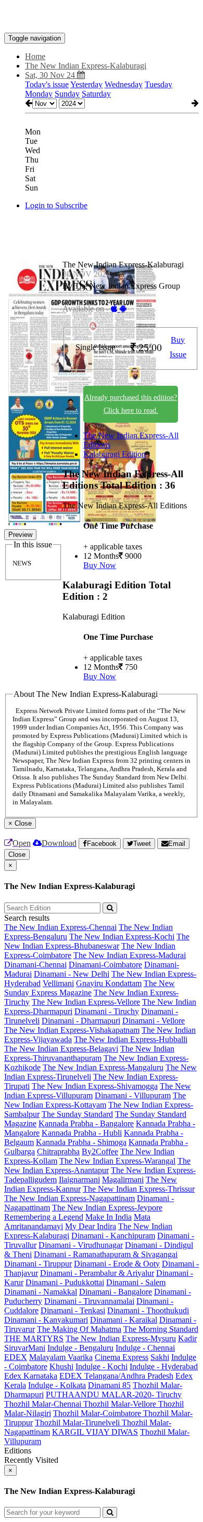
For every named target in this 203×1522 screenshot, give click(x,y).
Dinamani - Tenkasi (73, 1310)
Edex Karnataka (30, 1375)
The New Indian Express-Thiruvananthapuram (89, 1053)
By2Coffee (100, 1151)
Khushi (61, 1366)
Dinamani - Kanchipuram (113, 1235)
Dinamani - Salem (136, 1282)
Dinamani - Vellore (153, 1020)
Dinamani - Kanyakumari (46, 1319)
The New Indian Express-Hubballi (130, 1039)
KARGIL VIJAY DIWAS (95, 1431)
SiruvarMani (24, 1347)
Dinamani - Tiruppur (38, 1263)
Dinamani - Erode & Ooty (117, 1263)
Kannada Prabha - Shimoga (81, 1142)
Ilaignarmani (79, 1179)
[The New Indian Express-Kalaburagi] (101, 17)
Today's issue (47, 84)
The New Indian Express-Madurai (129, 955)
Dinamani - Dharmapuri (81, 1020)
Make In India (108, 1217)
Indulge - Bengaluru (80, 1347)
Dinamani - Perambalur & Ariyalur (97, 1273)
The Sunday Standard (77, 1114)
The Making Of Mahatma (79, 1329)
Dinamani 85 (109, 1385)
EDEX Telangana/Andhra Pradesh (116, 1375)
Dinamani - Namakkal (40, 1291)
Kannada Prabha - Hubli (82, 1132)
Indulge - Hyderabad (164, 1366)
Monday (39, 93)
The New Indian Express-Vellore (86, 1002)
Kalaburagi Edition (114, 454)
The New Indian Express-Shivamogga (95, 1086)
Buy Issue (178, 347)
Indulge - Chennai (145, 1347)
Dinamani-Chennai (35, 964)
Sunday (67, 93)
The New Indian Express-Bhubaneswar (96, 941)
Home (35, 56)
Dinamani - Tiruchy (106, 1011)
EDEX (15, 1357)
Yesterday (86, 84)
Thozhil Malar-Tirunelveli (78, 1422)
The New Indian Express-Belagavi (61, 1048)
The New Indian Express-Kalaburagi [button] (85, 65)
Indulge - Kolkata (57, 1385)
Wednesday (124, 84)
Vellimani (58, 983)
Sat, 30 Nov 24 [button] (51, 75)
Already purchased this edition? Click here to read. (130, 404)
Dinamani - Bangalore (115, 1291)
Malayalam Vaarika (61, 1357)
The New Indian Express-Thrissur (139, 1188)
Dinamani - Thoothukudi (148, 1310)
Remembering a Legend (43, 1217)
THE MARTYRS (34, 1338)
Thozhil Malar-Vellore (120, 1403)
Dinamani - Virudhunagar (81, 1245)
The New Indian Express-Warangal (117, 1160)
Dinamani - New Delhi (71, 973)
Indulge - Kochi (101, 1366)
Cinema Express (121, 1357)
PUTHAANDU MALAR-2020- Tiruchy (114, 1394)
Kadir (187, 1338)
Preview (20, 534)
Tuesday (158, 84)
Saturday (96, 93)
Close (17, 854)
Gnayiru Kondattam (109, 983)
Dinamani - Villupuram (133, 1095)
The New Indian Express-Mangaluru (103, 1067)
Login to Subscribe (56, 205)
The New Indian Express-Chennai (60, 927)
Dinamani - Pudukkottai (65, 1282)
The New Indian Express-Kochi (121, 936)
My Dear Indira (90, 1226)
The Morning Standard (160, 1329)
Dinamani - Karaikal (123, 1319)
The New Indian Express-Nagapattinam (69, 1198)
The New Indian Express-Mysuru (121, 1338)
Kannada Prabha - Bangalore (86, 1123)
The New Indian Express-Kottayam (95, 1100)
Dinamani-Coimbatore (105, 964)
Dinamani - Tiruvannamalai (89, 1301)
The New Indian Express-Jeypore (107, 1207)
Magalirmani (123, 1179)
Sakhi (159, 1357)
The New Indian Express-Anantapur (97, 1165)
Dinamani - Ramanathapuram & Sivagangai (105, 1254)
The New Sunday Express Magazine (89, 988)
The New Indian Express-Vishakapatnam (71, 1030)
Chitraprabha (58, 1151)
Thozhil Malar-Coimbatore (98, 1413)
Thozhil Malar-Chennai (43, 1403)
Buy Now (99, 565)
